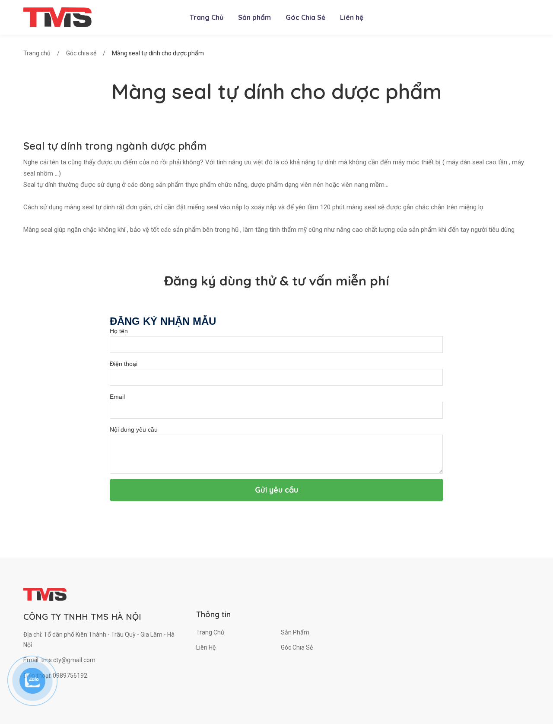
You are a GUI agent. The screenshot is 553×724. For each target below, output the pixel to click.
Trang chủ (37, 53)
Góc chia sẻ (81, 53)
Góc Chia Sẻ (297, 647)
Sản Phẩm (295, 632)
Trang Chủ (210, 632)
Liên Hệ (206, 647)
